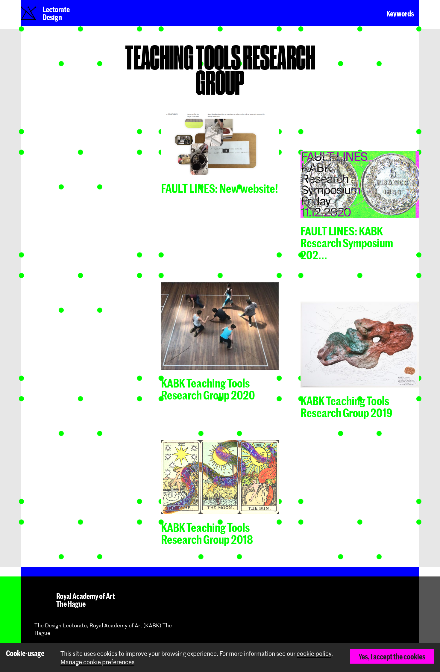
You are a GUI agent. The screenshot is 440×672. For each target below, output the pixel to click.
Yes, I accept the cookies (392, 656)
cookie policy (314, 653)
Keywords (400, 13)
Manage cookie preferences (97, 662)
